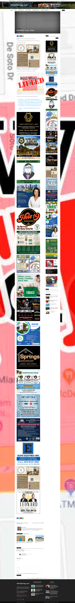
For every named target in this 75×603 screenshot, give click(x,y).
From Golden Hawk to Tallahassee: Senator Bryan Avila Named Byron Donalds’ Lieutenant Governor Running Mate (54, 587)
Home (17, 12)
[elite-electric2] (30, 454)
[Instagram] (19, 599)
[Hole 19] (30, 219)
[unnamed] (30, 502)
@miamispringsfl (42, 578)
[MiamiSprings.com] (19, 5)
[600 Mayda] (30, 196)
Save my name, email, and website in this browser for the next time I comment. (27, 573)
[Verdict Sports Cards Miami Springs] (30, 309)
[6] (30, 357)
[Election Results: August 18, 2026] (48, 597)
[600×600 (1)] (30, 429)
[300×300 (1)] (51, 201)
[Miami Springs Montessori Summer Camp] (30, 264)
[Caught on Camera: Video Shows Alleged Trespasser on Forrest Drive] (48, 308)
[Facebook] (17, 36)
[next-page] (18, 544)
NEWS (20, 28)
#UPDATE (20, 99)
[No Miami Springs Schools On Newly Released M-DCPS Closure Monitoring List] (21, 538)
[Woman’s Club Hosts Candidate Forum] (48, 297)
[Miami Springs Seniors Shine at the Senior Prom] (48, 301)
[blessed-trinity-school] (51, 275)
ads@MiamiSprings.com (20, 596)
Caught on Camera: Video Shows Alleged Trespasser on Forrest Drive (54, 308)
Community (20, 12)
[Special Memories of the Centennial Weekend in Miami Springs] (30, 538)
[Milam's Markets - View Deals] (51, 213)
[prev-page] (17, 544)
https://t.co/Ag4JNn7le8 (33, 105)
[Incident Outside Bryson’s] (48, 305)
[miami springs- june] (30, 285)
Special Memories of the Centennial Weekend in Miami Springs (39, 590)
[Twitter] (19, 36)
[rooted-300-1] (51, 177)
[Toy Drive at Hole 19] (48, 312)
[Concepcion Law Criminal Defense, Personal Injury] (30, 123)
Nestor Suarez (19, 32)
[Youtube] (23, 599)
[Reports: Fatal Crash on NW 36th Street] (39, 538)
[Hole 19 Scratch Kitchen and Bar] (46, 6)
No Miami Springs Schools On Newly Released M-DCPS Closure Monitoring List (21, 543)
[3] (51, 189)
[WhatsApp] (23, 36)
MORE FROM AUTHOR (25, 533)
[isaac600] (30, 333)
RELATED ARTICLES (19, 533)
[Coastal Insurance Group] (30, 381)
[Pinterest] (21, 36)
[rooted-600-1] (30, 56)
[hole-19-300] (51, 98)
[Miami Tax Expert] (30, 171)
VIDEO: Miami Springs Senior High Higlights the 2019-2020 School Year (23, 523)
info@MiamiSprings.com (23, 594)
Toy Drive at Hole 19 (52, 311)
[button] (65, 1)
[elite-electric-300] (51, 87)
